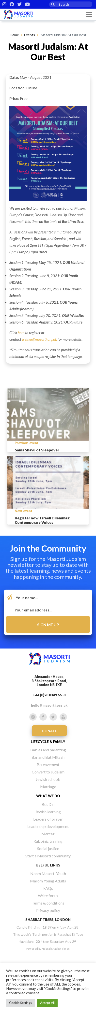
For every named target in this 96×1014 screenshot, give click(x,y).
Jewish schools (48, 779)
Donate (49, 731)
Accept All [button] (47, 1003)
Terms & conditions (48, 903)
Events (29, 35)
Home (14, 35)
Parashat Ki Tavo (70, 934)
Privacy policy (48, 910)
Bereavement (48, 764)
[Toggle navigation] (89, 14)
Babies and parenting (48, 749)
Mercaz (48, 833)
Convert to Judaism (48, 772)
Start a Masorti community (48, 855)
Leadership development (48, 826)
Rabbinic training (48, 841)
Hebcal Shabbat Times (56, 948)
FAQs (48, 888)
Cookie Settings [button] (20, 1003)
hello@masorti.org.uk (49, 705)
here (21, 332)
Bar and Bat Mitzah (48, 757)
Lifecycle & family (48, 742)
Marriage (48, 786)
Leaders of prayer (48, 819)
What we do (48, 796)
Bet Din (48, 804)
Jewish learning (48, 811)
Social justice (48, 848)
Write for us (48, 895)
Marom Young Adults (48, 881)
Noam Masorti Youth (48, 873)
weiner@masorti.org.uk (39, 339)
